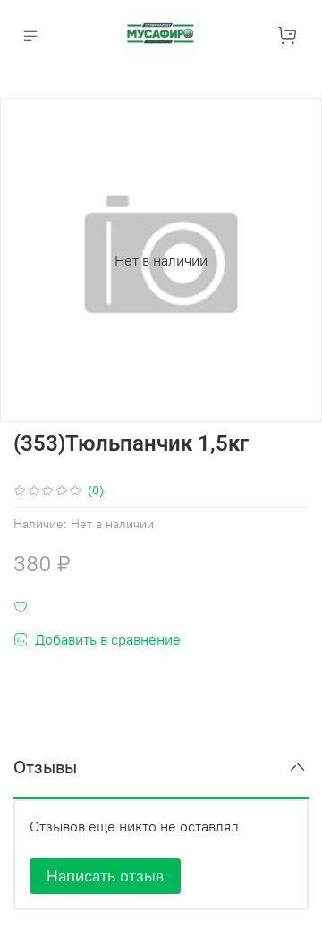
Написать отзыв (105, 875)
